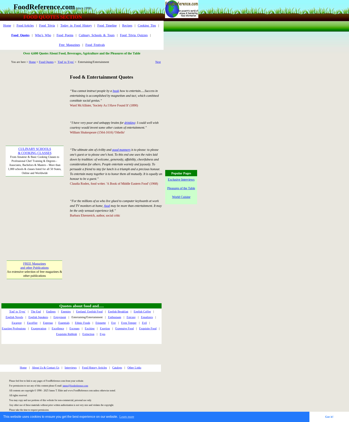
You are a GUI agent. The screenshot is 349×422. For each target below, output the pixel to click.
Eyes (102, 334)
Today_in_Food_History (76, 25)
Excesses (74, 328)
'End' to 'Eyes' (66, 62)
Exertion (105, 328)
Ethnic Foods (82, 322)
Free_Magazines (69, 45)
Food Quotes (46, 62)
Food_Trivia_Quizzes (134, 35)
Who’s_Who (43, 35)
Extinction (88, 334)
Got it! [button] (329, 416)
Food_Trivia (47, 25)
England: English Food (89, 311)
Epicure (131, 317)
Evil (144, 322)
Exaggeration (38, 328)
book (116, 91)
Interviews (71, 367)
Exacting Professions (14, 328)
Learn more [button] (126, 416)
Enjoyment (60, 317)
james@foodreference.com (75, 385)
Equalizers (147, 317)
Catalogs (117, 367)
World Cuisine (181, 197)
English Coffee (142, 311)
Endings (51, 311)
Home (7, 25)
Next (158, 62)
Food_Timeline (107, 25)
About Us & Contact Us (45, 367)
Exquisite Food (148, 328)
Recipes (127, 25)
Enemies (66, 311)
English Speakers (38, 317)
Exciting (90, 328)
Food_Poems (65, 35)
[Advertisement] (34, 99)
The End (36, 311)
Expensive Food (124, 328)
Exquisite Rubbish (66, 334)
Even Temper (129, 322)
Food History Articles (94, 367)
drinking (129, 122)
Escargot (17, 322)
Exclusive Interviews (181, 179)
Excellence (58, 328)
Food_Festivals (95, 45)
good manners (121, 149)
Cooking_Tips (147, 25)
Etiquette (101, 322)
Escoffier (32, 322)
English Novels (14, 317)
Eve (113, 322)
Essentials (63, 322)
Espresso (48, 322)
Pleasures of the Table (181, 188)
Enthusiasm (114, 317)
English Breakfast (118, 311)
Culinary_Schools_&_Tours (97, 35)
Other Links (134, 367)
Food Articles (25, 25)
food (107, 205)
